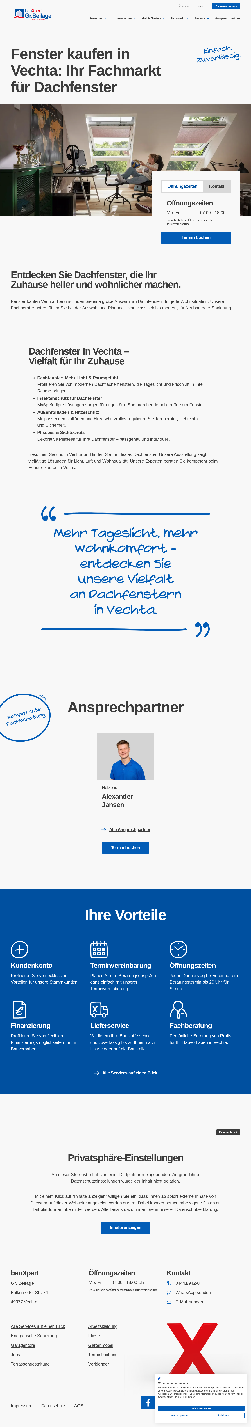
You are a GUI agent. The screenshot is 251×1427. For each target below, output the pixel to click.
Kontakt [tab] (216, 186)
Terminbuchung (102, 1354)
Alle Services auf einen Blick (129, 1073)
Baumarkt (177, 18)
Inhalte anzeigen (125, 1227)
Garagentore (23, 1345)
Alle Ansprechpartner (129, 829)
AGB (78, 1405)
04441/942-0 (187, 1283)
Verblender (98, 1364)
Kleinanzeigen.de (226, 5)
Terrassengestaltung (30, 1364)
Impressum (21, 1405)
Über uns (184, 5)
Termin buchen (196, 237)
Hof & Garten (151, 18)
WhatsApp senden (193, 1292)
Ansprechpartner (227, 18)
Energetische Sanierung (34, 1335)
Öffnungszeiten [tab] (182, 186)
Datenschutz (53, 1405)
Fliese (94, 1335)
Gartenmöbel (100, 1345)
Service (199, 18)
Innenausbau (122, 18)
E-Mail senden (189, 1302)
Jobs (200, 5)
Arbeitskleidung (102, 1326)
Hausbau (96, 18)
